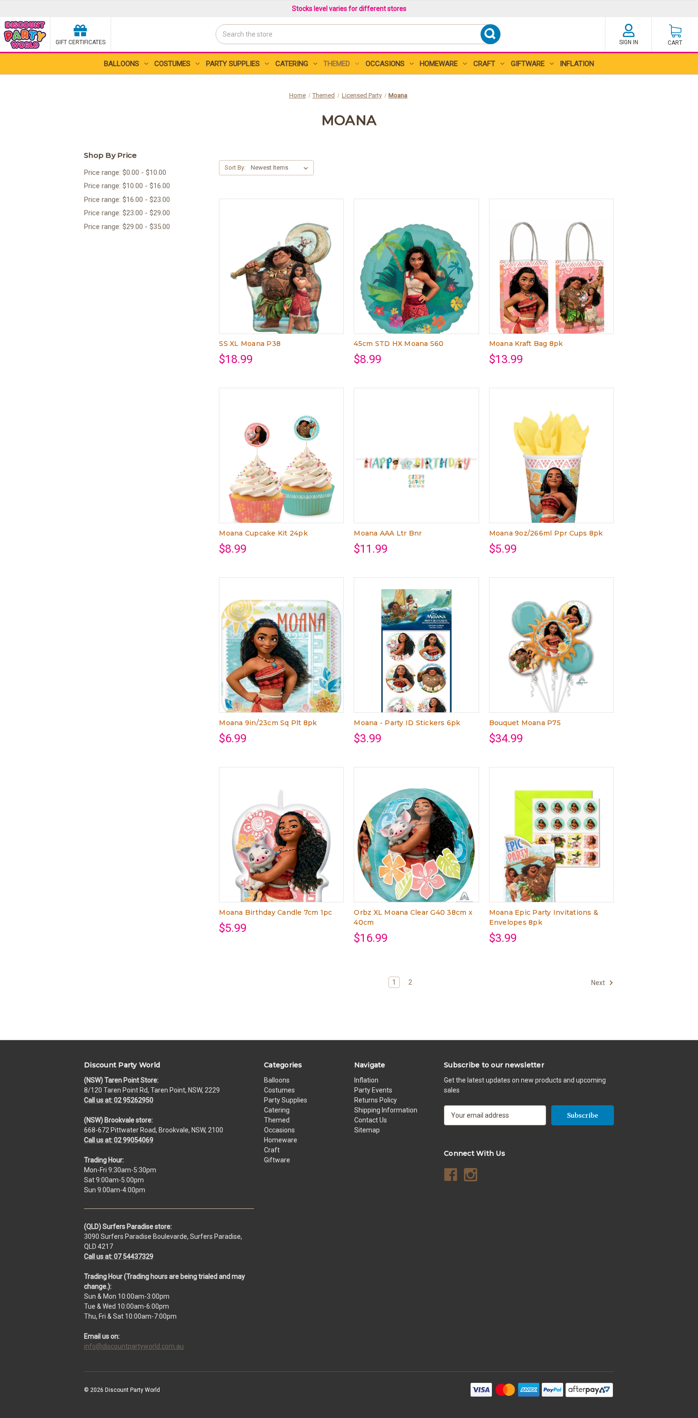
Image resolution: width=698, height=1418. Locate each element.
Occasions (385, 63)
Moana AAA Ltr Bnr (388, 533)
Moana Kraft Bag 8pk (526, 343)
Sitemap (367, 1130)
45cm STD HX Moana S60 (398, 343)
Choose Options (281, 274)
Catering (291, 63)
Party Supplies (233, 63)
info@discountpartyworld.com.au (134, 1346)
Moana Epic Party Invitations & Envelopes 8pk (544, 917)
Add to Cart (551, 274)
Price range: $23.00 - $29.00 (127, 213)
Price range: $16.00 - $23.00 (127, 199)
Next (598, 983)
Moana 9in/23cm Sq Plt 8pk (268, 723)
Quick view (274, 258)
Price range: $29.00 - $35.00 (127, 226)
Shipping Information (385, 1110)
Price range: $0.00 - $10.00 (125, 172)
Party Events (373, 1090)
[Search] (218, 51)
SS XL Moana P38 (250, 343)
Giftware (528, 63)
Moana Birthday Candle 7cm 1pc (275, 912)
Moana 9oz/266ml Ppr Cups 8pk (546, 533)
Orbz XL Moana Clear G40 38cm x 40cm (413, 917)
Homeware (439, 63)
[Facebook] (450, 1174)
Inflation (577, 63)
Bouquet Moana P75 (525, 723)
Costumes (172, 63)
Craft (484, 63)
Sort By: (235, 167)
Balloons (121, 63)
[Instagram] (470, 1174)
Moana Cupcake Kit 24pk (263, 533)
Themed (336, 63)
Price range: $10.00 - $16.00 (127, 186)
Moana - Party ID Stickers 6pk (407, 723)
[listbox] (281, 168)
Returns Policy (375, 1100)
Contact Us (370, 1120)
